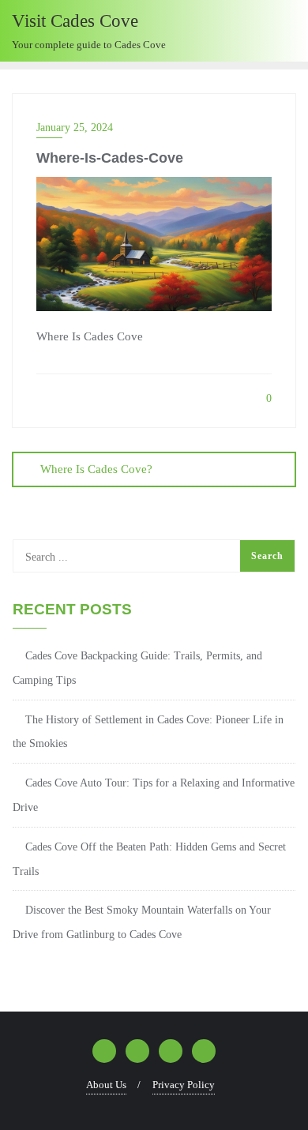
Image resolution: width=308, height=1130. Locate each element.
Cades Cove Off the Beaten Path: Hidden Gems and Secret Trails (149, 859)
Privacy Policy (183, 1085)
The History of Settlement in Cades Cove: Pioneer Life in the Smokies (148, 732)
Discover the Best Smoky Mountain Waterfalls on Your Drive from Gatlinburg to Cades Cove (142, 922)
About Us (106, 1085)
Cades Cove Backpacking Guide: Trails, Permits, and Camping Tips (137, 668)
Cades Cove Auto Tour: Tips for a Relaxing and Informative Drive (154, 795)
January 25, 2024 (74, 127)
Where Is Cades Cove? (96, 469)
